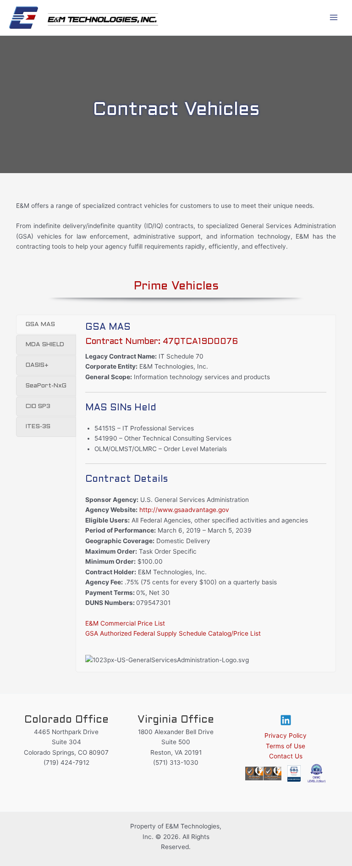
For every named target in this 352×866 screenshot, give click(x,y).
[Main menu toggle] (333, 17)
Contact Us (285, 756)
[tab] (46, 325)
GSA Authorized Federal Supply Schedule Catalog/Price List (173, 633)
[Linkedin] (286, 720)
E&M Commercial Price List (125, 623)
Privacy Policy (285, 735)
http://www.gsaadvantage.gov (184, 509)
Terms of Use (285, 746)
